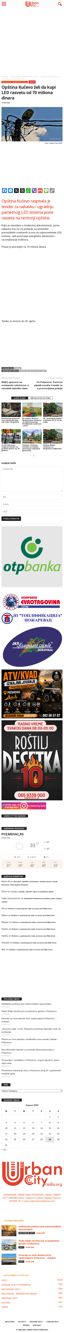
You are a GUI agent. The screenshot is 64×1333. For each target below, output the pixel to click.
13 (33, 1128)
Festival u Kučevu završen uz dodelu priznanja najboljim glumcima (31, 447)
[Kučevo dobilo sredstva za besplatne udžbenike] (53, 436)
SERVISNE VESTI (9, 1298)
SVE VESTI (22, 1322)
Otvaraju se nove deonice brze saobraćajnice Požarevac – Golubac (28, 1020)
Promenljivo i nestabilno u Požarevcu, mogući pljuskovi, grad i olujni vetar (30, 1061)
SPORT (4, 1307)
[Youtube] (41, 1207)
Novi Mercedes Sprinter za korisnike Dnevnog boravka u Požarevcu (27, 1051)
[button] (59, 4)
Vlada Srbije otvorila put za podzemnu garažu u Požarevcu (29, 1011)
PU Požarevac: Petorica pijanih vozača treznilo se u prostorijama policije (48, 385)
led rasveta (33, 371)
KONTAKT (37, 1325)
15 (50, 1128)
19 (24, 1134)
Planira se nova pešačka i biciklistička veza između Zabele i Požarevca (29, 1041)
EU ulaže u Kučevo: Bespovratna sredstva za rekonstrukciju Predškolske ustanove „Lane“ (31, 422)
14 (41, 1128)
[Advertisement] (32, 41)
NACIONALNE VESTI (26, 1233)
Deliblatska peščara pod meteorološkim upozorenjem (26, 1004)
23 (58, 1134)
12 (24, 1128)
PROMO (26, 1325)
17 (6, 1134)
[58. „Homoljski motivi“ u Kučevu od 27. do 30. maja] (53, 410)
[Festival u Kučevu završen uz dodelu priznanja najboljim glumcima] (32, 436)
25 (15, 1139)
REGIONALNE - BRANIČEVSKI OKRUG (15, 82)
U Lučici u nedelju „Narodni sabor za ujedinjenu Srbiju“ (32, 892)
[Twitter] (35, 1207)
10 (6, 1128)
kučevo (23, 371)
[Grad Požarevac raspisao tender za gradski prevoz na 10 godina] (11, 436)
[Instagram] (29, 1207)
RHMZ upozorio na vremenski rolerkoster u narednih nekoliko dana (15, 385)
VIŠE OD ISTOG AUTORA (40, 398)
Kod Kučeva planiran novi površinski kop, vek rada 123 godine (10, 420)
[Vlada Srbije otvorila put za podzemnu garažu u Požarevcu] (8, 1244)
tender (43, 371)
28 (41, 1139)
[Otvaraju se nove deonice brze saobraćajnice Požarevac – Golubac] (8, 1259)
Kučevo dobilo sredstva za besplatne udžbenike (52, 447)
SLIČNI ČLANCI (20, 398)
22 (50, 1134)
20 (33, 1134)
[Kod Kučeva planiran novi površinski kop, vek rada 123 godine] (11, 410)
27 (33, 1139)
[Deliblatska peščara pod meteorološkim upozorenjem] (8, 1230)
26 (24, 1139)
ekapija (17, 368)
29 (50, 1139)
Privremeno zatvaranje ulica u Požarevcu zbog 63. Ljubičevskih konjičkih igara (31, 1072)
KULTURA (5, 1303)
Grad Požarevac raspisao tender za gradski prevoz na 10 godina (10, 447)
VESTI (32, 82)
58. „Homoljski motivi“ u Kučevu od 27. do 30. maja (52, 420)
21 (41, 1134)
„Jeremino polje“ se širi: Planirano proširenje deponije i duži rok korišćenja (31, 1030)
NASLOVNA (9, 1322)
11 (15, 1128)
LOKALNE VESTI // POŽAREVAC (16, 1285)
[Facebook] (23, 1207)
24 (6, 1139)
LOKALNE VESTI (52, 1322)
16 (58, 1128)
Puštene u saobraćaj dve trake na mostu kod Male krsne (30, 908)
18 (15, 1134)
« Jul (3, 1149)
